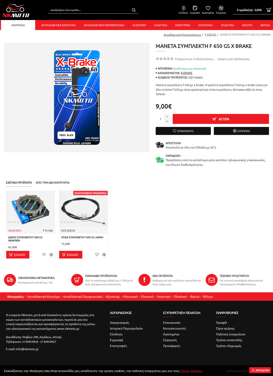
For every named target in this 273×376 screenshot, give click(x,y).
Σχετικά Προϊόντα (19, 182)
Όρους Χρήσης (191, 371)
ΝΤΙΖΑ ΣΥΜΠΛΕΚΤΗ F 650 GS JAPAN (82, 237)
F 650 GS (210, 34)
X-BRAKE (187, 73)
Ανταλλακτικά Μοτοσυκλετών (182, 34)
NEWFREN (14, 230)
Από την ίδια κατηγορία (52, 182)
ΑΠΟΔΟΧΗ (262, 370)
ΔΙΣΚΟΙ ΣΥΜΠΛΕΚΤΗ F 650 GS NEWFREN (25, 239)
